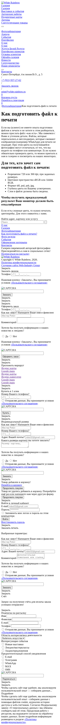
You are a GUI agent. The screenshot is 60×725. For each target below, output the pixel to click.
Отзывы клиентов (11, 54)
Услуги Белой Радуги (12, 48)
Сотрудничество (10, 63)
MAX (8, 666)
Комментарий (8, 322)
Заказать (7, 295)
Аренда (5, 34)
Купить (6, 413)
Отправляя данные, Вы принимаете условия (27, 402)
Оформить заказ (11, 356)
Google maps (8, 371)
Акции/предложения (16, 650)
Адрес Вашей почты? (13, 437)
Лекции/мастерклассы (17, 647)
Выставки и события (12, 11)
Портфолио (7, 40)
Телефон (6, 274)
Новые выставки (14, 644)
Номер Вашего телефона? (15, 394)
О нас (4, 42)
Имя (3, 616)
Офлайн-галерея (10, 57)
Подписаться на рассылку (15, 254)
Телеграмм (11, 660)
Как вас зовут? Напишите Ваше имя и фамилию (27, 312)
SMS (7, 669)
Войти (5, 519)
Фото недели (8, 236)
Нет (15, 336)
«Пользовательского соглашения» (29, 282)
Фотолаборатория (11, 31)
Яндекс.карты (8, 368)
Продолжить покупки (13, 488)
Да (6, 336)
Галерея (5, 5)
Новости (6, 60)
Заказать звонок (10, 86)
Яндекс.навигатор (11, 377)
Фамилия (6, 619)
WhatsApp (10, 663)
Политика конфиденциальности (18, 262)
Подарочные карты (11, 17)
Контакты (6, 71)
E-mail (4, 506)
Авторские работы (11, 14)
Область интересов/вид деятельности (21, 635)
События (6, 37)
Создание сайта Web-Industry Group (20, 265)
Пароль (5, 509)
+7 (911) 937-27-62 (11, 80)
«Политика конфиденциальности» (18, 721)
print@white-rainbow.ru (13, 91)
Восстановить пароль (13, 522)
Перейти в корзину (11, 485)
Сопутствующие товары (14, 22)
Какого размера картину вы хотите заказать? (25, 440)
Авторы (5, 20)
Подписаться (9, 679)
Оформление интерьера (14, 242)
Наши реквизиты (10, 65)
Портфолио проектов (12, 51)
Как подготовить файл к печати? (19, 233)
